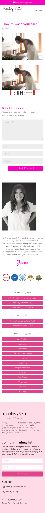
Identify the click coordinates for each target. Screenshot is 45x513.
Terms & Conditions (20, 503)
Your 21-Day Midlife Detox (22, 307)
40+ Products (22, 339)
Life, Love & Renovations (22, 353)
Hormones (22, 349)
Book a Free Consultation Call (22, 321)
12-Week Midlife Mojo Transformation (22, 298)
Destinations (22, 344)
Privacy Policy (7, 503)
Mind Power (22, 363)
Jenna (6, 29)
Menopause (22, 358)
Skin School (22, 377)
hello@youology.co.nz (16, 487)
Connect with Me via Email (22, 326)
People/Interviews (22, 368)
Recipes (22, 373)
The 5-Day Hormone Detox (22, 303)
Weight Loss (22, 382)
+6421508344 (12, 491)
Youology (22, 391)
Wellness (22, 387)
